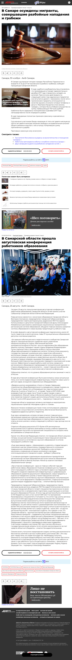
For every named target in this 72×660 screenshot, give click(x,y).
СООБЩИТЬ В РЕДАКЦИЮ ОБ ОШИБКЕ (50, 617)
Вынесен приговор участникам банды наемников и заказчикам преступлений (33, 197)
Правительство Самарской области (20, 296)
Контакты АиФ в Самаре (58, 615)
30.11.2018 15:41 (6, 7)
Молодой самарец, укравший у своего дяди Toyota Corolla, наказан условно (32, 191)
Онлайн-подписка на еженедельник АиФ (28, 613)
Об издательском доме (23, 610)
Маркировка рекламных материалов (27, 617)
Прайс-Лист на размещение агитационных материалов (32, 615)
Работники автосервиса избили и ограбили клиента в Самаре (39, 142)
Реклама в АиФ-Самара (49, 613)
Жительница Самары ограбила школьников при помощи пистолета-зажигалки (33, 203)
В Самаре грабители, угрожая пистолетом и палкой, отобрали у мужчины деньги (34, 185)
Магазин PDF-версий (46, 610)
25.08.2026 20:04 (6, 235)
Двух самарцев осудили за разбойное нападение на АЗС (37, 144)
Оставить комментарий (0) (56, 151)
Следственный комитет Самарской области (14, 68)
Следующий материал (37, 654)
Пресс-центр (35, 610)
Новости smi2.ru (8, 230)
